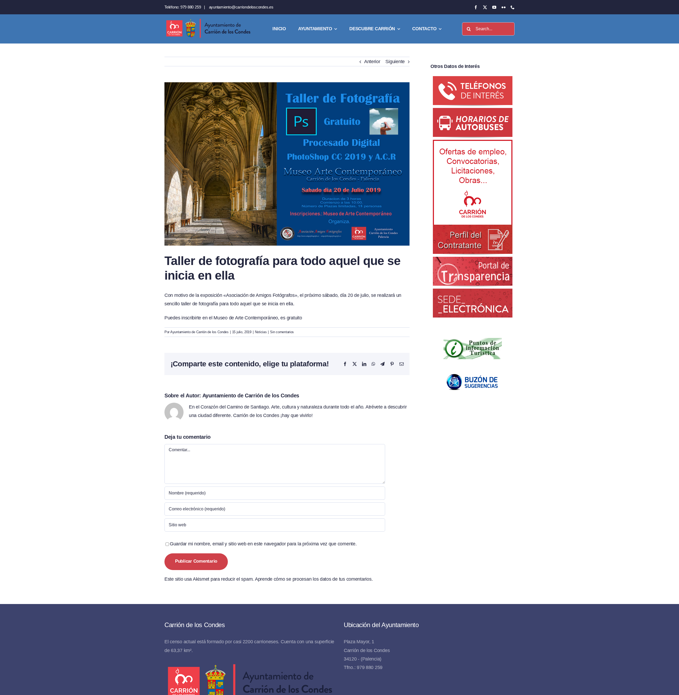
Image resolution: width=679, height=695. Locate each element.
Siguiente (395, 61)
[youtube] (494, 7)
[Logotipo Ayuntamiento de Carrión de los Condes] (208, 20)
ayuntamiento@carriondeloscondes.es (241, 7)
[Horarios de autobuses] (472, 112)
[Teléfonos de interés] (472, 80)
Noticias (261, 332)
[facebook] (476, 7)
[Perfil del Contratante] (472, 144)
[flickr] (504, 7)
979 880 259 (190, 7)
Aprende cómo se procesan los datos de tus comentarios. (314, 579)
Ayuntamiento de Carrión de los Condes (199, 332)
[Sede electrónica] (472, 293)
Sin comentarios (282, 332)
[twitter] (485, 7)
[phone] (513, 7)
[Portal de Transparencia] (472, 261)
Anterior (372, 61)
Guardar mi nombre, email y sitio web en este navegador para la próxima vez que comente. (263, 543)
